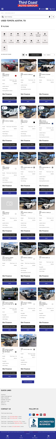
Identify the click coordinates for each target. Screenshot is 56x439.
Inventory (3, 394)
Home (2, 13)
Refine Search (35, 55)
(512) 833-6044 (13, 416)
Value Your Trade (5, 401)
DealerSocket (35, 431)
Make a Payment (5, 398)
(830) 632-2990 (18, 423)
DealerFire (26, 431)
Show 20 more (28, 381)
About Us (3, 402)
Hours (20, 416)
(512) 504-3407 (13, 418)
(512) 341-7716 (17, 421)
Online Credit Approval (6, 396)
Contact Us (3, 404)
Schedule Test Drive (9, 98)
